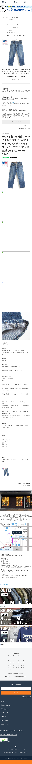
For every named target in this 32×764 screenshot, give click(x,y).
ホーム (2, 17)
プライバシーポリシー (23, 752)
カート (28, 2)
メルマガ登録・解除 (12, 749)
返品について (27, 126)
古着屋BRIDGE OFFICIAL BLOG (8, 735)
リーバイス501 (15, 24)
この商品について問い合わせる (23, 483)
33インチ (14, 22)
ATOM (23, 749)
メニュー (6, 2)
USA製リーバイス (10, 32)
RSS (19, 749)
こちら (12, 102)
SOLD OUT (17, 122)
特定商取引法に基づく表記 (24, 128)
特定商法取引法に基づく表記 (10, 752)
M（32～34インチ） (17, 17)
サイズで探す (9, 19)
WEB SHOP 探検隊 (5, 741)
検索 (17, 2)
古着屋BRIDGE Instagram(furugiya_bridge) (11, 730)
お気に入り (17, 79)
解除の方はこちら (26, 697)
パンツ (8, 17)
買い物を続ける (26, 485)
